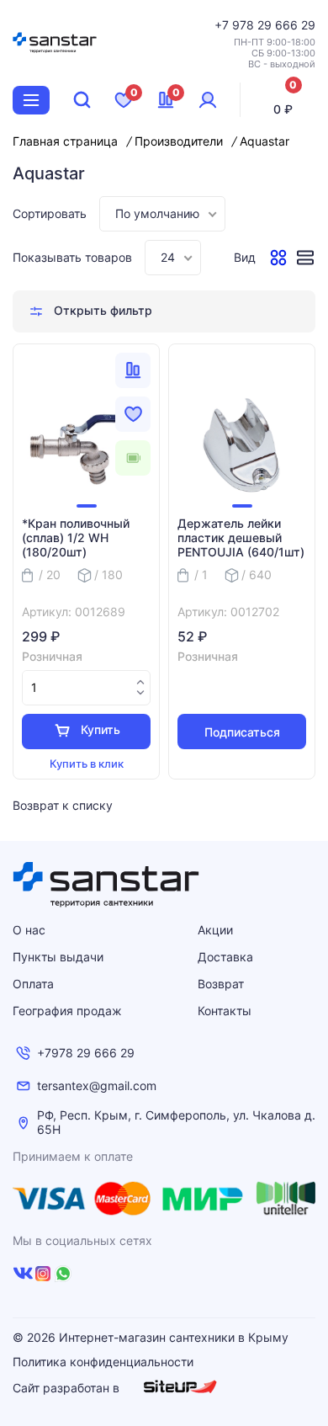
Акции (215, 930)
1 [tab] (87, 506)
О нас (29, 930)
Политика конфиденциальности (103, 1362)
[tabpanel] (86, 445)
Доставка (225, 957)
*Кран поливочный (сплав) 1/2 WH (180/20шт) (76, 538)
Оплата (33, 983)
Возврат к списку (63, 805)
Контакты (224, 1010)
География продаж (67, 1010)
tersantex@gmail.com (96, 1086)
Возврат (221, 983)
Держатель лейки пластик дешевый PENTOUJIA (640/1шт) (240, 538)
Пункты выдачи (58, 957)
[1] (86, 445)
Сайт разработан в (68, 1388)
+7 (223, 25)
